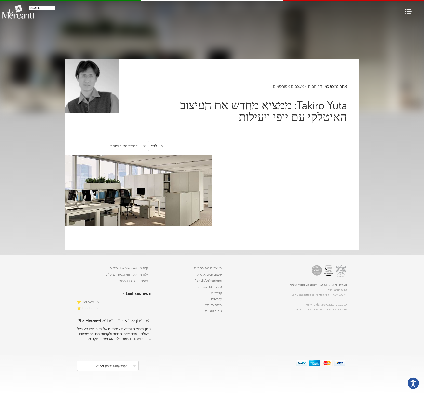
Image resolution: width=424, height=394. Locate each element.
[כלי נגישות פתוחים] (413, 383)
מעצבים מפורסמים (208, 268)
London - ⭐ (87, 308)
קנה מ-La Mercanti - (129, 268)
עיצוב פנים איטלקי (209, 274)
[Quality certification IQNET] (316, 271)
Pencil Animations (208, 280)
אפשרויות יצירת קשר (133, 280)
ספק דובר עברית (210, 286)
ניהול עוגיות (213, 311)
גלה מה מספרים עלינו (126, 274)
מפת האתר (213, 305)
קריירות (216, 293)
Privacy (216, 299)
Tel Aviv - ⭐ (88, 302)
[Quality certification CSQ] (329, 271)
